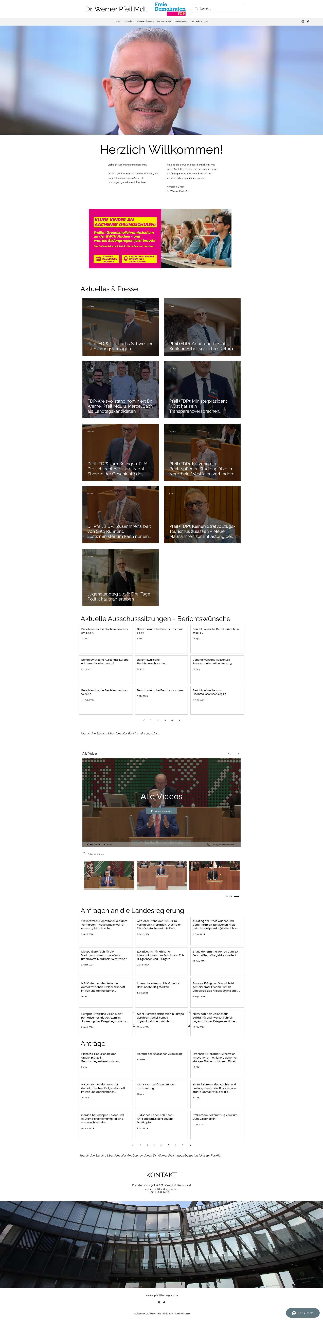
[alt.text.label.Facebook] (308, 21)
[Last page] (190, 1145)
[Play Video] (109, 875)
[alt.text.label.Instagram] (302, 21)
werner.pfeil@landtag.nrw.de (160, 1189)
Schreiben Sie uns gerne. (190, 177)
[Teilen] (229, 754)
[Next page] (179, 720)
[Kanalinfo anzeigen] (237, 754)
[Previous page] (144, 720)
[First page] (133, 1145)
